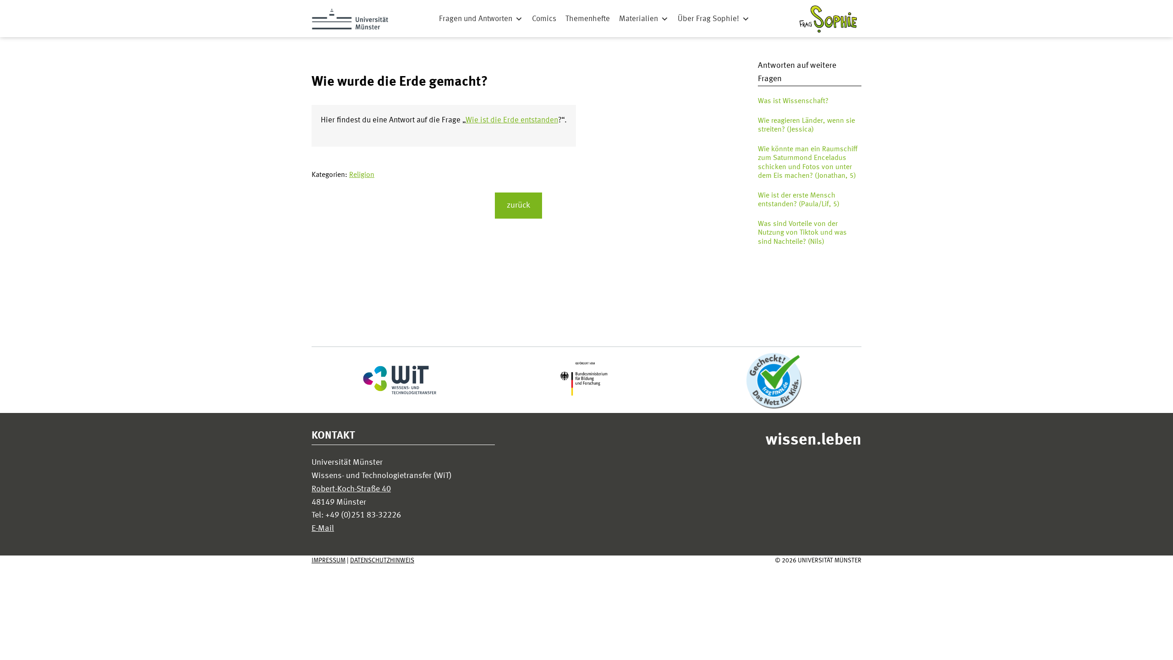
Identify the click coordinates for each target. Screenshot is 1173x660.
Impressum (328, 560)
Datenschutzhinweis (382, 560)
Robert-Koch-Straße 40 (351, 489)
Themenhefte (587, 19)
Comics (544, 19)
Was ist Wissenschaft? (793, 101)
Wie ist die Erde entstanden (512, 120)
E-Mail (323, 528)
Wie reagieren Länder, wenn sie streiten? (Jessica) (806, 125)
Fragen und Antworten (475, 19)
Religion (361, 175)
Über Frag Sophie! (708, 19)
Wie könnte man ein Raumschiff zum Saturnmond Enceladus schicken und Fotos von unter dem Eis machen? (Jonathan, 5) (807, 163)
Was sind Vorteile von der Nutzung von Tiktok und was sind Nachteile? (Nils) (802, 232)
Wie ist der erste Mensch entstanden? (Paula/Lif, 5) (798, 200)
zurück (518, 205)
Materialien (638, 19)
